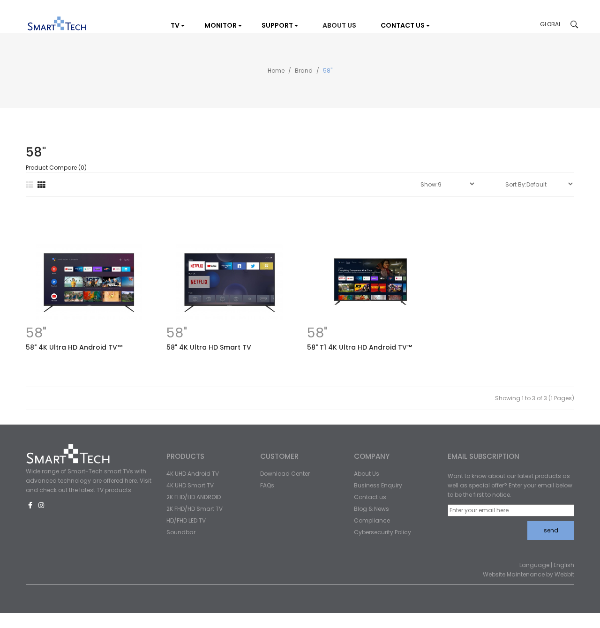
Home (276, 71)
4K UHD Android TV (192, 474)
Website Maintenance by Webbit (528, 574)
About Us (366, 474)
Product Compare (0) (56, 168)
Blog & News (371, 509)
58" (327, 71)
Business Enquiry (378, 485)
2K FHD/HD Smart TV (194, 509)
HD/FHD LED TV (186, 520)
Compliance (372, 520)
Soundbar (180, 532)
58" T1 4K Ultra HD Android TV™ (359, 347)
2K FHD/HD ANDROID (193, 497)
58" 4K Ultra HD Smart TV (208, 347)
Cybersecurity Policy (382, 532)
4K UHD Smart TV (190, 485)
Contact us (370, 497)
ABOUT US (339, 25)
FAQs (267, 485)
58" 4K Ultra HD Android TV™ (74, 347)
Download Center (285, 474)
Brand (304, 71)
